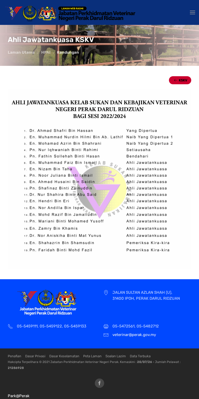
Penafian (14, 356)
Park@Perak (19, 396)
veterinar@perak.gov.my (134, 334)
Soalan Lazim (115, 356)
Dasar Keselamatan (64, 356)
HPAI (46, 52)
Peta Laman (92, 356)
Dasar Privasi (35, 356)
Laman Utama (21, 52)
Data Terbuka (140, 356)
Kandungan (68, 52)
